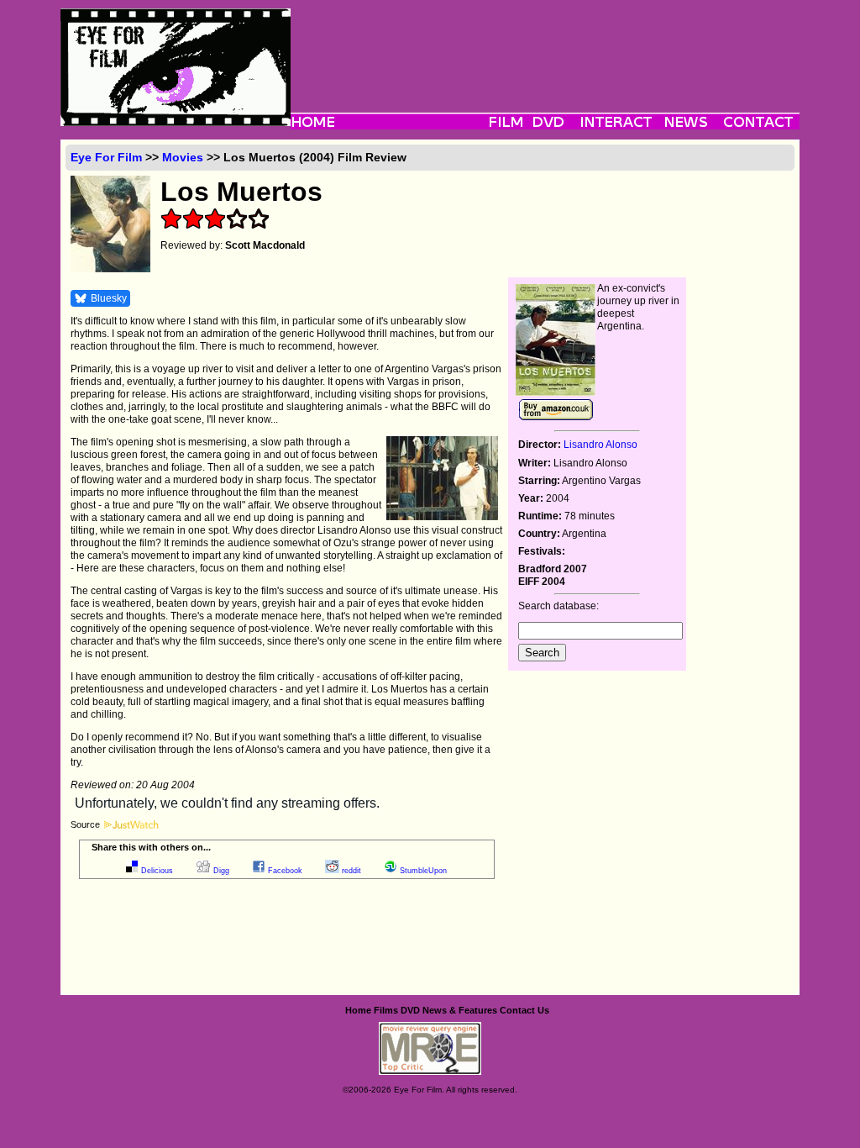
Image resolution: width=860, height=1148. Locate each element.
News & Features (459, 1010)
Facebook (285, 870)
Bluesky (109, 298)
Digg (221, 870)
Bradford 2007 (552, 569)
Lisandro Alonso (600, 444)
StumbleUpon (423, 870)
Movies (182, 157)
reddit (351, 870)
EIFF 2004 (541, 581)
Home (358, 1010)
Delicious (157, 870)
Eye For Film (106, 157)
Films (386, 1010)
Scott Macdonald (265, 245)
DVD (410, 1010)
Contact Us (524, 1010)
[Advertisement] (545, 46)
